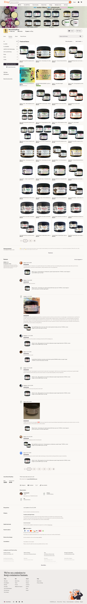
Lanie (24, 401)
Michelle (25, 335)
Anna (24, 452)
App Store (8, 596)
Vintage (50, 4)
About (16, 36)
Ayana (24, 262)
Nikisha (24, 280)
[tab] (10, 41)
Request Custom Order (11, 64)
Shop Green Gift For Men (28, 559)
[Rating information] (9, 31)
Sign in (74, 2)
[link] (21, 240)
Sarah (24, 351)
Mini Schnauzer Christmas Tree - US (50, 562)
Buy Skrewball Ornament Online (50, 561)
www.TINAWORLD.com (32, 479)
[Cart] (81, 2)
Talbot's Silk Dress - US (48, 559)
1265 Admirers (6, 74)
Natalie (24, 367)
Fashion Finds (43, 4)
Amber (24, 436)
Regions (81, 601)
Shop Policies (23, 36)
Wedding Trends (58, 4)
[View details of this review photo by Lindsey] (32, 306)
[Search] (70, 2)
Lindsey (24, 296)
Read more (50, 252)
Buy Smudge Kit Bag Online (69, 559)
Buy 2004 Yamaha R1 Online (8, 559)
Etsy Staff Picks (27, 4)
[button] (71, 30)
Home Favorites (35, 4)
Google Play (17, 596)
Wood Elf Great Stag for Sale (49, 555)
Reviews (10, 36)
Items (4, 36)
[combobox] (39, 2)
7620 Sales (5, 72)
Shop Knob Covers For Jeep (8, 561)
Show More (43, 565)
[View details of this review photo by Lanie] (32, 411)
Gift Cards (66, 4)
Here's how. (50, 524)
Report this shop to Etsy (7, 78)
